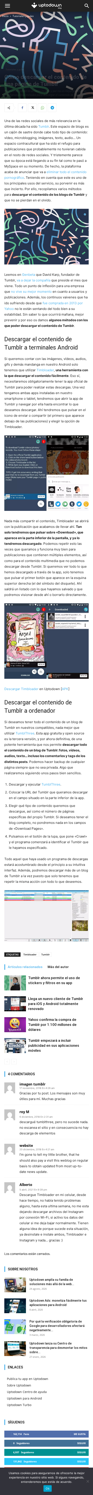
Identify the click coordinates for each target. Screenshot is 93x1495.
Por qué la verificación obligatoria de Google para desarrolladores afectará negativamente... (57, 1326)
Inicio (5, 16)
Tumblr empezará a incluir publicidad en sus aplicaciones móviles (53, 1045)
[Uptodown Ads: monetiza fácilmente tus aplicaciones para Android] (15, 1305)
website (26, 1145)
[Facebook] (22, 107)
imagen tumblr (32, 1084)
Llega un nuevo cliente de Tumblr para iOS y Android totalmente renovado (55, 1004)
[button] (7, 6)
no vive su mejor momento (31, 291)
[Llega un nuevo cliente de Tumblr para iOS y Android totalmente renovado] (15, 1003)
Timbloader (45, 370)
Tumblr (43, 126)
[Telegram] (52, 107)
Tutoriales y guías (23, 16)
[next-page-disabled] (14, 1061)
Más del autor (58, 967)
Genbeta (28, 275)
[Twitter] (32, 107)
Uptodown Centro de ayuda (27, 1392)
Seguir (81, 1443)
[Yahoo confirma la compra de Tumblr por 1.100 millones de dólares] (15, 1024)
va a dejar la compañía (33, 280)
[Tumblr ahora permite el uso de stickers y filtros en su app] (15, 982)
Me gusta (80, 1434)
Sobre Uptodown (19, 1385)
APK (65, 689)
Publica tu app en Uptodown (27, 1379)
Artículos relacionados (25, 967)
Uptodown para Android (24, 1398)
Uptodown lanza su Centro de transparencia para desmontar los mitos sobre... (58, 1348)
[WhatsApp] (42, 107)
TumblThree (25, 733)
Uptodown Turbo (19, 1405)
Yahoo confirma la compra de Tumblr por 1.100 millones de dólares (52, 1024)
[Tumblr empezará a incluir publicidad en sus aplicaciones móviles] (15, 1045)
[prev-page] (7, 1061)
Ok (48, 1488)
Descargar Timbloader (21, 689)
